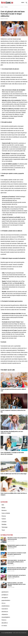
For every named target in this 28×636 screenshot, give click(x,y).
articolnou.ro (5, 611)
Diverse (4, 516)
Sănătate (4, 524)
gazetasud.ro (5, 592)
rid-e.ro (3, 603)
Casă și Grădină (6, 513)
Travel (6, 7)
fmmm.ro (4, 620)
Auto (3, 504)
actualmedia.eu (5, 606)
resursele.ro (5, 609)
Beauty (3, 507)
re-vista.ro (4, 625)
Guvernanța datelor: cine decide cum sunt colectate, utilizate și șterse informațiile (16, 562)
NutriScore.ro (8, 632)
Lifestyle (4, 521)
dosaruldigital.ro (6, 617)
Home (2, 7)
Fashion (4, 519)
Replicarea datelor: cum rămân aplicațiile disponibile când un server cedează (16, 584)
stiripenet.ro (5, 614)
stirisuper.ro (5, 597)
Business (4, 510)
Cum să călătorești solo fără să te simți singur (14, 473)
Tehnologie (4, 527)
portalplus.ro (5, 594)
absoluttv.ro (5, 623)
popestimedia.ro (6, 600)
